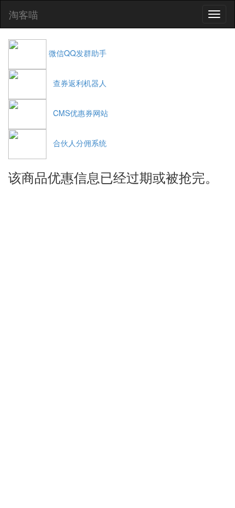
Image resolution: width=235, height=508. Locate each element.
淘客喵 (23, 14)
